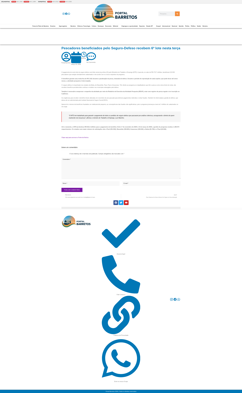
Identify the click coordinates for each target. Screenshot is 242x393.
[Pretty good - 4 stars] (66, 153)
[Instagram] (63, 14)
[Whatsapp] (69, 14)
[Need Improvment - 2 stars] (63, 153)
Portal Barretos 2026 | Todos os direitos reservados (121, 391)
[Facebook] (66, 14)
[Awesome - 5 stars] (67, 153)
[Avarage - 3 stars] (64, 153)
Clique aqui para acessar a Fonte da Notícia (74, 137)
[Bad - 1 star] (61, 153)
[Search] (177, 13)
